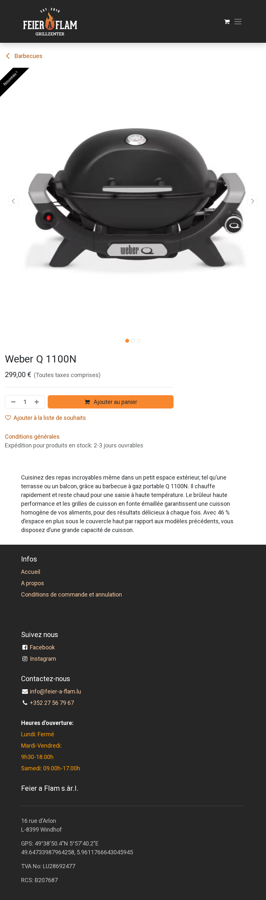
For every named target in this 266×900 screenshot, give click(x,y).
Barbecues (27, 56)
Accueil (30, 571)
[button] (13, 200)
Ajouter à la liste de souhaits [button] (50, 417)
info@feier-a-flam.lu (55, 691)
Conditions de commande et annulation (71, 594)
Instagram (43, 658)
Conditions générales (32, 436)
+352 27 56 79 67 (52, 702)
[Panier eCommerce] (227, 21)
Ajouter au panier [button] (114, 401)
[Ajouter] (38, 402)
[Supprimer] (12, 402)
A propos (32, 583)
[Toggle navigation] (238, 21)
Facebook (43, 647)
